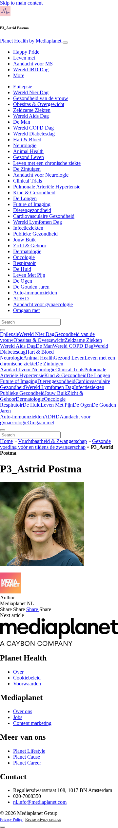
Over (18, 672)
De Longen (25, 198)
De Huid (22, 269)
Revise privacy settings (43, 819)
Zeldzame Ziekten (31, 110)
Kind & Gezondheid (34, 192)
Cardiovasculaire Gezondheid (43, 216)
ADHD (21, 298)
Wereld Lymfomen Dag (37, 222)
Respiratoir (24, 263)
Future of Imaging (31, 204)
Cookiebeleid (27, 677)
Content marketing (32, 723)
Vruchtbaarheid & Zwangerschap (52, 441)
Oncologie (24, 257)
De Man (21, 122)
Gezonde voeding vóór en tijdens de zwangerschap (55, 444)
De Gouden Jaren (31, 287)
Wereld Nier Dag (31, 92)
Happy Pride (26, 52)
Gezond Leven (28, 157)
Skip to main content (21, 3)
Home (6, 441)
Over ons (22, 711)
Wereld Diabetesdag (34, 133)
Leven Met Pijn (29, 275)
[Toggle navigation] (65, 43)
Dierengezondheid (32, 210)
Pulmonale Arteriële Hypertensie (46, 186)
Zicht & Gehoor (29, 245)
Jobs (17, 717)
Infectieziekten (28, 228)
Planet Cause (26, 757)
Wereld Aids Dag (31, 116)
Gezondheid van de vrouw (40, 98)
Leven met (24, 58)
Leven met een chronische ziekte (47, 163)
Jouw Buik (24, 239)
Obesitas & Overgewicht (38, 104)
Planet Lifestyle (29, 751)
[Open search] (2, 330)
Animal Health (28, 151)
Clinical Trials (27, 181)
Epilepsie (22, 86)
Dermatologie (27, 251)
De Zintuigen (27, 169)
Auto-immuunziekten (35, 292)
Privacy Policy (11, 819)
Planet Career (27, 763)
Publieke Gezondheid (35, 234)
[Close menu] (2, 430)
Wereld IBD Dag (31, 69)
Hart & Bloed (27, 139)
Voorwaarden (27, 683)
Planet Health (30, 41)
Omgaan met (26, 310)
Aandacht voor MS (33, 63)
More (18, 75)
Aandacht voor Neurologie (41, 175)
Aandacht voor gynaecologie (43, 304)
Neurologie (24, 145)
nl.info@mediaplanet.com (40, 802)
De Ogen (22, 281)
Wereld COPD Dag (33, 128)
